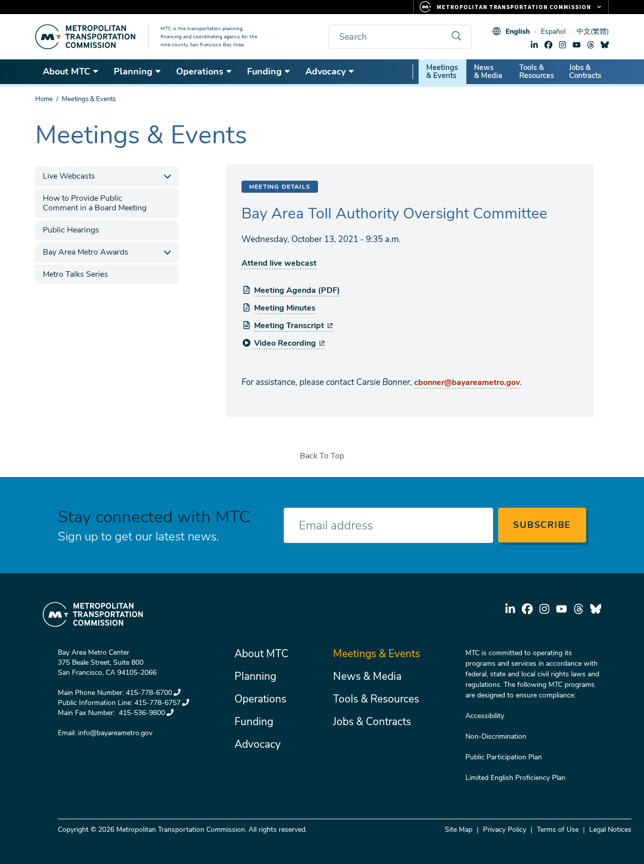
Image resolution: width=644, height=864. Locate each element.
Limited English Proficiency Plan (515, 777)
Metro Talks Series (75, 274)
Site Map (458, 829)
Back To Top (322, 455)
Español (553, 31)
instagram (562, 45)
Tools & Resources (536, 71)
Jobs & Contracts (585, 71)
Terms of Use (558, 829)
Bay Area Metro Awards (85, 252)
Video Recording (285, 343)
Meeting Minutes (284, 307)
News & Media (488, 71)
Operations (199, 71)
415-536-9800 (141, 713)
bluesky (605, 45)
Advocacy (325, 71)
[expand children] (167, 176)
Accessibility (484, 716)
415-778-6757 (157, 703)
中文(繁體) (593, 31)
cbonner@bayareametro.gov (467, 382)
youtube (577, 45)
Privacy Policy (504, 829)
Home (44, 99)
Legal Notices (610, 829)
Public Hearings (71, 229)
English (518, 31)
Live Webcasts (69, 176)
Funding (264, 71)
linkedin (534, 45)
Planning (133, 71)
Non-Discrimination (495, 736)
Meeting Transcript (289, 325)
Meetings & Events (442, 71)
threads (591, 45)
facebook (548, 45)
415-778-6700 (149, 692)
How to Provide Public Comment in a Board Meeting (94, 203)
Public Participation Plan (503, 757)
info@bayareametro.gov (115, 733)
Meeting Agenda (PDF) (297, 290)
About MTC (66, 71)
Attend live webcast (279, 263)
